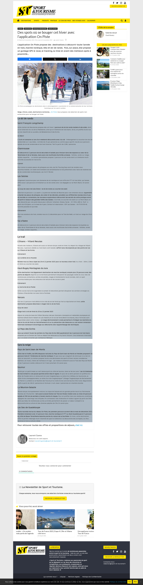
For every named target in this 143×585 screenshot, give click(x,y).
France (20, 28)
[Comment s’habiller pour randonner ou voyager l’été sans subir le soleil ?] (103, 59)
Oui (129, 582)
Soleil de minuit (111, 33)
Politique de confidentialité (118, 582)
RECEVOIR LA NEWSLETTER (118, 6)
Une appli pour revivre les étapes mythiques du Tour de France (74, 532)
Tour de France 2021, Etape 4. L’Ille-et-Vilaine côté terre (34, 532)
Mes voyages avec (78, 20)
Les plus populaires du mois (112, 45)
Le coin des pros (65, 20)
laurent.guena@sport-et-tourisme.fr (48, 441)
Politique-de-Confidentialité (91, 577)
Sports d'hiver (53, 28)
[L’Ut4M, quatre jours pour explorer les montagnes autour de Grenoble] (103, 70)
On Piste (54, 112)
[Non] (141, 582)
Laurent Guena (59, 40)
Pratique (53, 20)
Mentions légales (74, 577)
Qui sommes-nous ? (50, 577)
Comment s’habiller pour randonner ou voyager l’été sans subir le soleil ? (117, 61)
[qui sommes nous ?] (60, 570)
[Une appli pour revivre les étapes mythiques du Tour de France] (75, 510)
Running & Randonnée (39, 28)
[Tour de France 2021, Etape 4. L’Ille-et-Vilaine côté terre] (35, 510)
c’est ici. (79, 425)
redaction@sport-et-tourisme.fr (114, 564)
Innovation (28, 28)
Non (135, 582)
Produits (45, 20)
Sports (36, 20)
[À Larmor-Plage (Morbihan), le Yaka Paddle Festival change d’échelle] (103, 81)
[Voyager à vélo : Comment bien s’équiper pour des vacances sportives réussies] (103, 47)
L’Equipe (62, 577)
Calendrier (91, 20)
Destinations (26, 20)
